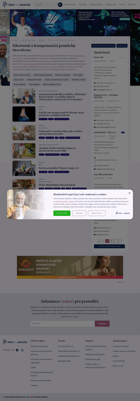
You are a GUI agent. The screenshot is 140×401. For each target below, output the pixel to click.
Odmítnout (96, 213)
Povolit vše (62, 213)
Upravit (79, 213)
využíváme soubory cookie (63, 201)
